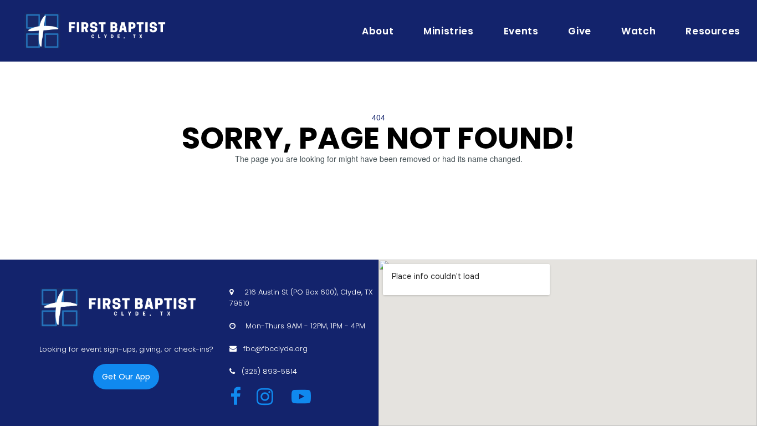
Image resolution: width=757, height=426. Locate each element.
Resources (713, 31)
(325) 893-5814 (269, 371)
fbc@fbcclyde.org (275, 348)
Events (521, 31)
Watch (638, 31)
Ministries (448, 31)
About (377, 31)
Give (579, 31)
